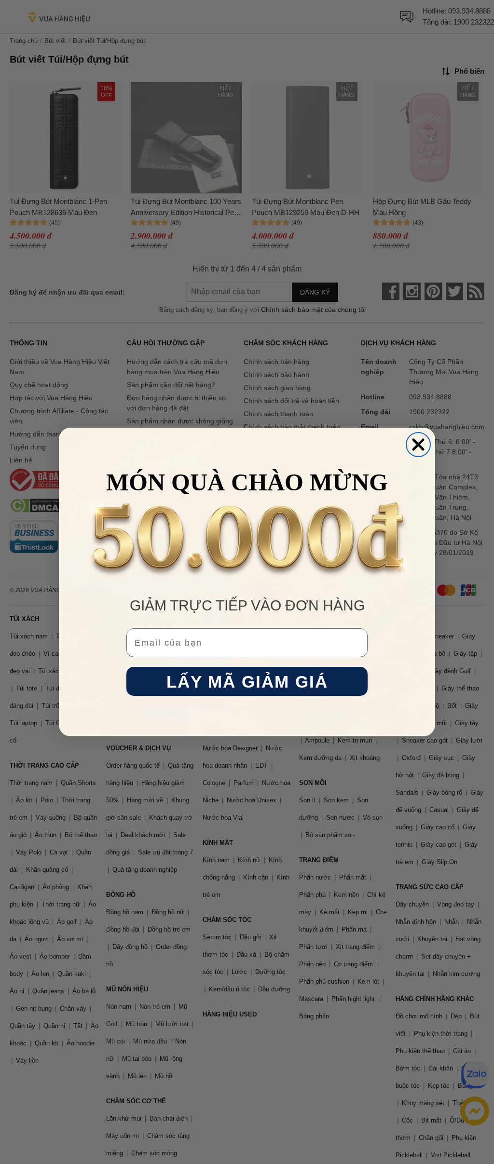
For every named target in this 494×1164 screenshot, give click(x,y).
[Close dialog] (418, 445)
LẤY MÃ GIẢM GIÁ (247, 681)
